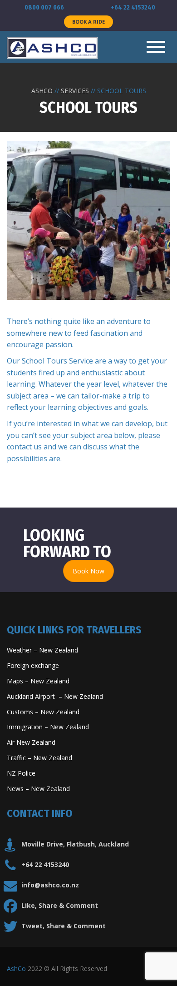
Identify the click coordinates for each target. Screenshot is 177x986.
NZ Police (21, 773)
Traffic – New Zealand (39, 757)
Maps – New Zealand (39, 681)
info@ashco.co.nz (50, 885)
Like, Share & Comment (59, 905)
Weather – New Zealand (42, 650)
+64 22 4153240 (45, 864)
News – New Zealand (38, 788)
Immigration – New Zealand (49, 726)
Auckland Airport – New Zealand (55, 696)
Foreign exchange (34, 665)
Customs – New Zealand (43, 711)
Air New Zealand (32, 742)
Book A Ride (88, 21)
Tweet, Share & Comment (63, 925)
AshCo (16, 968)
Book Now (88, 571)
